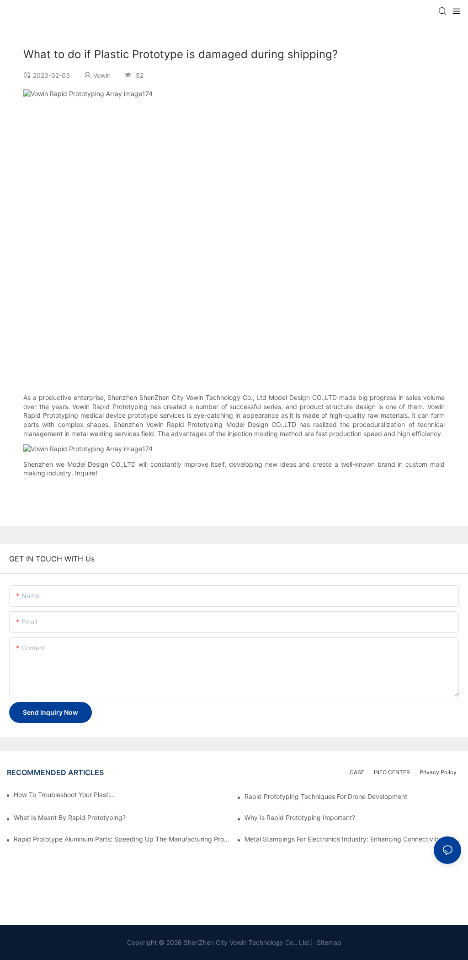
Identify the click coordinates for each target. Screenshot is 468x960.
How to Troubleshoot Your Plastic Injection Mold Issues (66, 794)
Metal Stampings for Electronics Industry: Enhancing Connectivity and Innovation (353, 839)
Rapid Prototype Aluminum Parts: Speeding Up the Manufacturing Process (122, 839)
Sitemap (328, 942)
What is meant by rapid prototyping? (70, 817)
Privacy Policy (438, 772)
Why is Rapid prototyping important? (300, 817)
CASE (357, 772)
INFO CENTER (392, 772)
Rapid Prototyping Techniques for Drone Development (326, 796)
